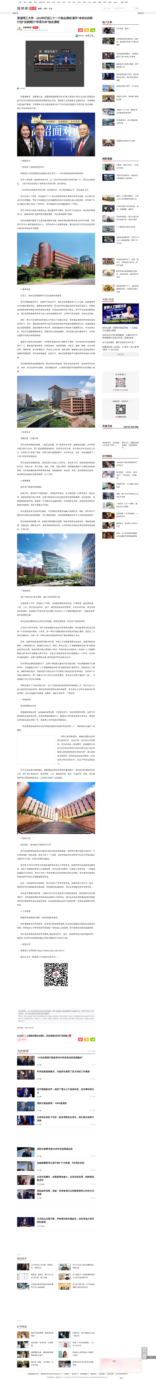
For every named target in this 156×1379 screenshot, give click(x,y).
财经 (48, 2)
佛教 (99, 2)
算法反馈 (92, 1051)
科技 (79, 2)
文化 (89, 2)
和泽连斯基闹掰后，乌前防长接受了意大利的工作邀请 (63, 1071)
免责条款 (93, 1374)
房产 (74, 2)
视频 (30, 2)
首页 (20, 2)
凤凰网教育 (27, 27)
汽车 (69, 2)
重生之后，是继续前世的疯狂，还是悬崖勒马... (130, 445)
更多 (115, 2)
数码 (109, 2)
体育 (58, 2)
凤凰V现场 (108, 299)
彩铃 (133, 427)
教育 (40, 9)
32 (94, 1198)
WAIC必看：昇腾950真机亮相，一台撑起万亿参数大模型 (120, 329)
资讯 (25, 2)
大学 (45, 9)
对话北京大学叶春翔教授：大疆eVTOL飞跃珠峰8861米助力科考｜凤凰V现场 (120, 336)
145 (94, 1097)
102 (94, 1111)
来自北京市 (35, 30)
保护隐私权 (84, 1374)
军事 (84, 2)
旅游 (94, 2)
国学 (104, 2)
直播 (35, 2)
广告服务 (66, 1374)
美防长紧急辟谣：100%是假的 (52, 1103)
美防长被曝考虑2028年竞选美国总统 (55, 1148)
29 (94, 1079)
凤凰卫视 (42, 2)
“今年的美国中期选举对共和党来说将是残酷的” (60, 1057)
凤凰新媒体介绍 (33, 1374)
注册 (122, 2)
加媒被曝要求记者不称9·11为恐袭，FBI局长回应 (60, 1162)
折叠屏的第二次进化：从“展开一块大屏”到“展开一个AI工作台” (120, 348)
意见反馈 (102, 1374)
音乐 (129, 427)
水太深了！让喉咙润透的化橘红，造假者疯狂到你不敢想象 (42, 1035)
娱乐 (53, 2)
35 (94, 1156)
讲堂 (125, 427)
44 (94, 1170)
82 (94, 1124)
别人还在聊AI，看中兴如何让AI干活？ (118, 342)
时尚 (63, 2)
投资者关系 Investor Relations (50, 1374)
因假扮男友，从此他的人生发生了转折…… (110, 443)
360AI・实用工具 (85, 36)
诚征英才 (75, 1374)
